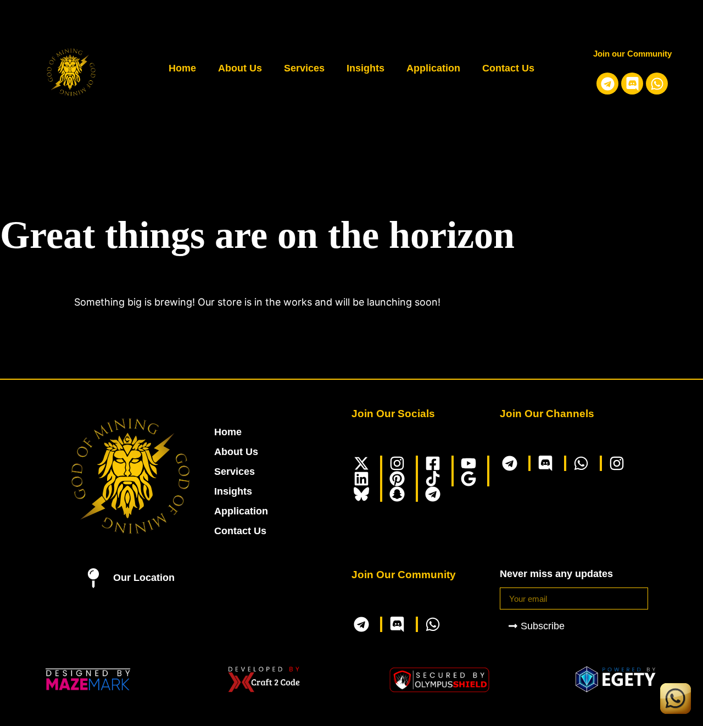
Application (433, 68)
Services (304, 68)
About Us (240, 68)
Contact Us (508, 68)
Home (182, 68)
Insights (365, 68)
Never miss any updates (556, 573)
